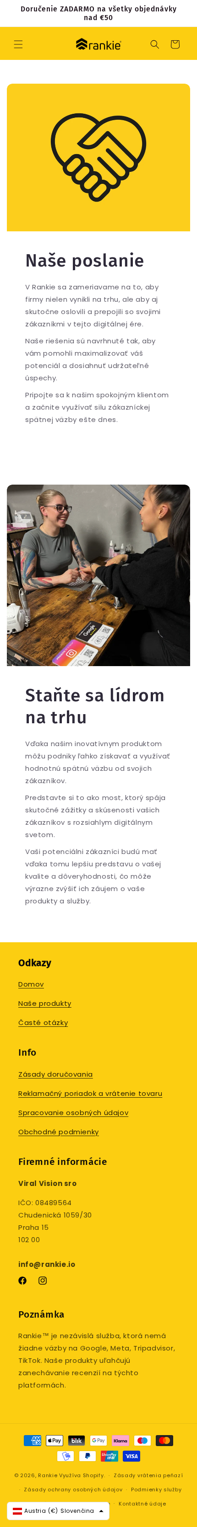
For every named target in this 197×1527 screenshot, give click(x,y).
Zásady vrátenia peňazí (148, 1475)
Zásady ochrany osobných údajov (73, 1489)
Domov (31, 984)
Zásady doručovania (55, 1074)
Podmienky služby (156, 1489)
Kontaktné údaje (142, 1503)
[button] (18, 44)
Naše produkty (44, 1003)
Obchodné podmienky (58, 1132)
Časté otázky (43, 1022)
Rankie (47, 1475)
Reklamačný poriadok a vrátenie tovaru (90, 1093)
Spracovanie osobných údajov (73, 1112)
